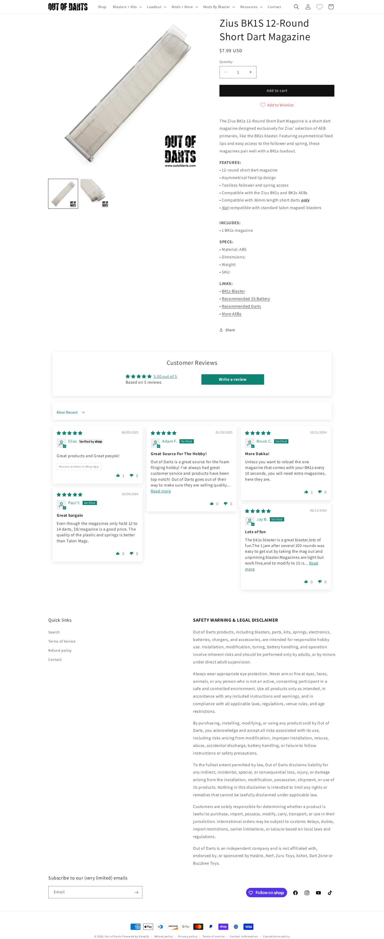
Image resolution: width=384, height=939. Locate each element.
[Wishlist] (319, 7)
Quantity (225, 62)
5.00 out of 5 (165, 376)
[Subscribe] (136, 892)
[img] (70, 433)
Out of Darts (113, 936)
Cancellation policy (276, 936)
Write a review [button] (232, 379)
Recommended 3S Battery (246, 298)
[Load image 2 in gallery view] (95, 194)
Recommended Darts (241, 306)
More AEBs (231, 314)
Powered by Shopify (135, 936)
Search (54, 631)
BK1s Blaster (233, 291)
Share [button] (230, 330)
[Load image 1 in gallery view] (63, 194)
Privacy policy (187, 936)
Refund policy (60, 650)
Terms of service (213, 936)
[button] (127, 6)
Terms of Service (62, 641)
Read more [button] (161, 491)
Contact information (244, 936)
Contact (55, 659)
